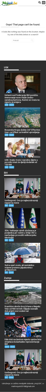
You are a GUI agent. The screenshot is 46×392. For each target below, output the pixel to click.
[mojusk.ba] (9, 3)
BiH (6, 205)
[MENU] (43, 2)
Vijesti (11, 105)
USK (6, 105)
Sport (7, 347)
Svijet (7, 313)
